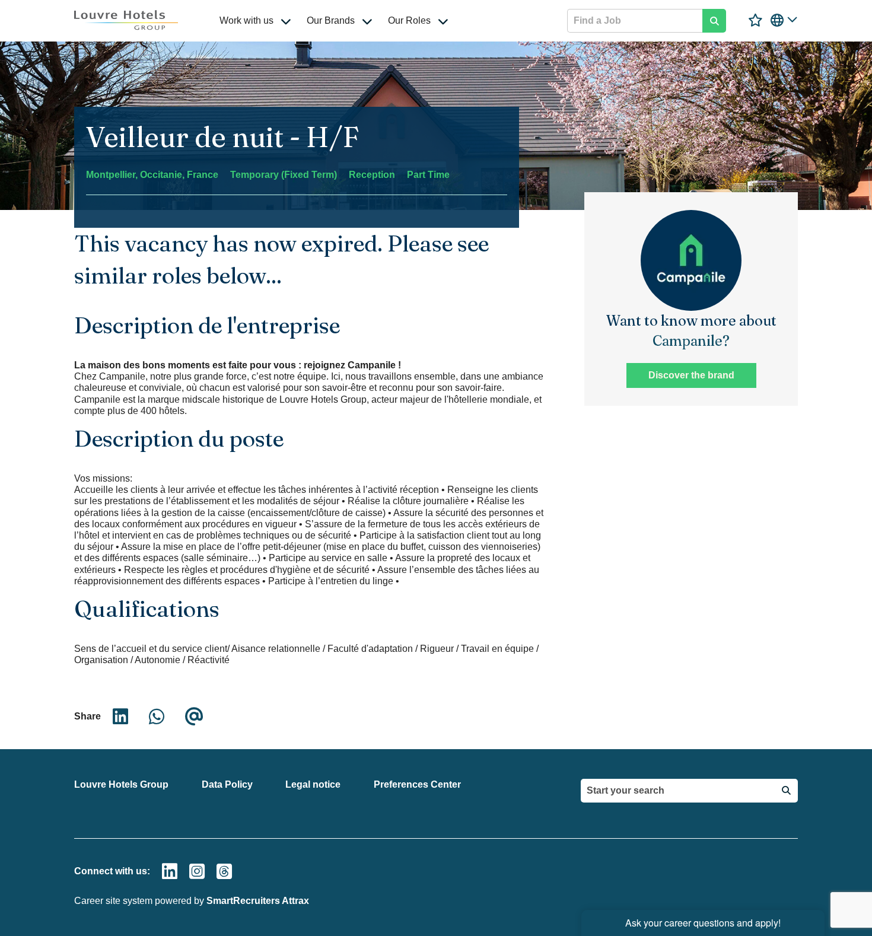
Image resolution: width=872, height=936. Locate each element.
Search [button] (714, 21)
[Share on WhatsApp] (156, 716)
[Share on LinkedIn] (120, 716)
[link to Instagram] (197, 871)
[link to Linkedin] (169, 871)
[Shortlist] (755, 20)
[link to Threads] (224, 871)
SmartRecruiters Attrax (257, 901)
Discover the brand (691, 375)
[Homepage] (126, 20)
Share (87, 716)
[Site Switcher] (784, 20)
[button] (285, 20)
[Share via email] (194, 716)
